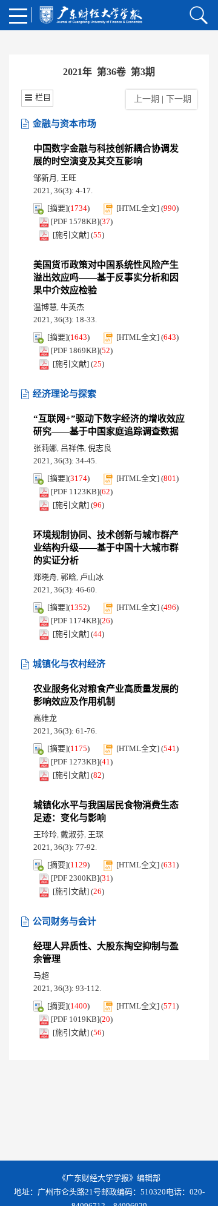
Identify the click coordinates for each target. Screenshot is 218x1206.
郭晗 (68, 576)
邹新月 (45, 177)
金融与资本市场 (64, 123)
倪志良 (99, 447)
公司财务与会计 (64, 921)
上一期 (144, 99)
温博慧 (45, 306)
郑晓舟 (45, 576)
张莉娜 (45, 447)
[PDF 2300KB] (75, 878)
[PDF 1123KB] (75, 491)
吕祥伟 (72, 447)
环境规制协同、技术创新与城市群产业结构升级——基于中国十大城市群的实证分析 (106, 547)
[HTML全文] (137, 208)
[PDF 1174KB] (75, 620)
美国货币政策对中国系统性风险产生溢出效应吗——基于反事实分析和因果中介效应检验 (106, 277)
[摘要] (57, 208)
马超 (41, 975)
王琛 (96, 834)
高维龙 (45, 718)
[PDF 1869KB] (75, 350)
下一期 (180, 99)
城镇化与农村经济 (69, 664)
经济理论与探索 (64, 394)
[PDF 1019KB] (75, 1019)
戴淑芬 (72, 834)
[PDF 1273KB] (75, 761)
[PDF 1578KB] (75, 221)
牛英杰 (72, 306)
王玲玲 (45, 834)
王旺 (68, 177)
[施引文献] (71, 234)
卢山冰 (92, 576)
